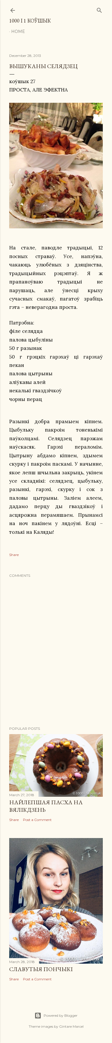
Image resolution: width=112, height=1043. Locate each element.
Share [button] (14, 555)
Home (18, 31)
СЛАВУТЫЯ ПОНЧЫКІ (41, 969)
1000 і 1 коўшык (30, 20)
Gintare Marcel (71, 1026)
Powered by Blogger (61, 1015)
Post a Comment (37, 820)
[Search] (99, 9)
